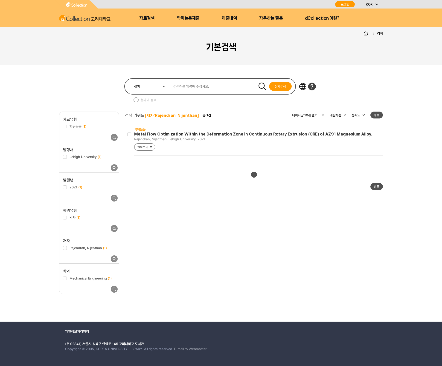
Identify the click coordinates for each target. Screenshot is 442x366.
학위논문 (78, 126)
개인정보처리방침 (77, 331)
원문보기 (142, 147)
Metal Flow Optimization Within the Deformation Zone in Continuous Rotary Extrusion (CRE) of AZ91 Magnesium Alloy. (253, 134)
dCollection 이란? (322, 18)
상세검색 (280, 86)
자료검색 (146, 18)
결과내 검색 (148, 100)
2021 (76, 187)
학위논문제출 (188, 18)
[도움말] (312, 86)
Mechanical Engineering (91, 278)
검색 (380, 33)
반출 (376, 186)
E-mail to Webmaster (190, 348)
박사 (75, 217)
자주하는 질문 (271, 18)
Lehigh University (86, 156)
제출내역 (229, 18)
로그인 (345, 4)
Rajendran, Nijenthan (88, 247)
